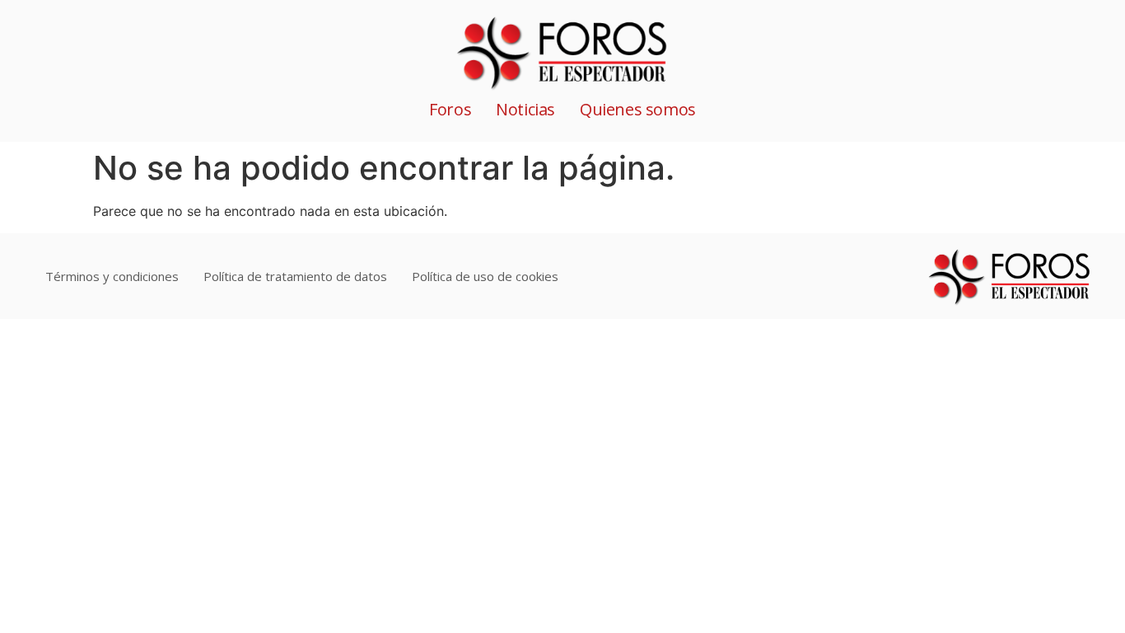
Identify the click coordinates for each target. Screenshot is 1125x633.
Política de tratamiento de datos (295, 276)
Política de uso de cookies (485, 276)
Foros (450, 109)
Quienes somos (638, 109)
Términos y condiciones (112, 276)
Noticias (525, 109)
